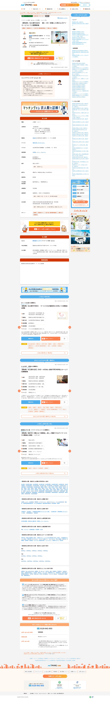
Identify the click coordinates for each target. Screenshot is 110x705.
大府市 (25, 489)
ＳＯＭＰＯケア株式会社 (26, 367)
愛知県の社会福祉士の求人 (78, 33)
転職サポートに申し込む (69, 4)
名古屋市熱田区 (36, 485)
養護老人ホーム (55, 540)
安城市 (36, 488)
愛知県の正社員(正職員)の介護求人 (80, 50)
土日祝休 (35, 572)
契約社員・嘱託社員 (32, 521)
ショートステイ (48, 540)
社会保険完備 (61, 574)
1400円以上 (40, 550)
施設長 (78, 658)
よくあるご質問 (47, 671)
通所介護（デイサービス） (39, 142)
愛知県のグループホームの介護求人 (80, 81)
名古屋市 (23, 484)
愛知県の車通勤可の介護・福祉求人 (80, 108)
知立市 (32, 489)
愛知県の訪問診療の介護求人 (78, 87)
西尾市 (39, 488)
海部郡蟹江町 (28, 492)
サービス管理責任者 (38, 503)
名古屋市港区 (49, 485)
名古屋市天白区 (37, 486)
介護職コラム (73, 671)
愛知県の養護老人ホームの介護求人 (80, 95)
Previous (19, 327)
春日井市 (60, 486)
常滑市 (50, 488)
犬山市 (46, 488)
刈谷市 (29, 488)
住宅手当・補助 (48, 571)
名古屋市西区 (48, 484)
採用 (49, 693)
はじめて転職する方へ (80, 204)
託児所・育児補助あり (43, 574)
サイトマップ (38, 671)
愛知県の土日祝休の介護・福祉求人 (80, 132)
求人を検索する (62, 9)
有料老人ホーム (40, 537)
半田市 (56, 486)
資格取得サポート (51, 572)
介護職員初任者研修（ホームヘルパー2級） (41, 511)
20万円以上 (29, 555)
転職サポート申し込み (55, 676)
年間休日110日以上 (28, 572)
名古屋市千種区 (29, 484)
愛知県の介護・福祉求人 (77, 22)
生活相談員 (31, 501)
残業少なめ (36, 574)
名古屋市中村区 (55, 484)
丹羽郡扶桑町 (62, 490)
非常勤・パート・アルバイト (39, 152)
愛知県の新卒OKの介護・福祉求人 (80, 157)
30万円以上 (40, 555)
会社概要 (32, 693)
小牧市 (57, 488)
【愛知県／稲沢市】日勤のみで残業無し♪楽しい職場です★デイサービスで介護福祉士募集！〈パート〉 (44, 434)
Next (69, 327)
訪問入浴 (64, 539)
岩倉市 (44, 489)
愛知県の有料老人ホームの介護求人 (80, 67)
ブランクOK (44, 572)
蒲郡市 (43, 488)
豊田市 (32, 488)
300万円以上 (29, 561)
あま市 (32, 490)
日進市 (51, 489)
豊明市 (47, 489)
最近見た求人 (87, 9)
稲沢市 (61, 488)
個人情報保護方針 (60, 693)
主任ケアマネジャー (51, 501)
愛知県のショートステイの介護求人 (80, 93)
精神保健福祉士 (29, 512)
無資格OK (36, 512)
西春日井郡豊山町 (48, 490)
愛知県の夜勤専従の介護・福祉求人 (80, 103)
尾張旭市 (36, 489)
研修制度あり (58, 572)
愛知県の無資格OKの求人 (78, 44)
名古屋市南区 (56, 485)
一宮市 (49, 486)
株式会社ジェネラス (63, 18)
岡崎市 (45, 486)
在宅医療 (37, 529)
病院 (22, 529)
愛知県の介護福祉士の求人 (78, 31)
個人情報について (64, 671)
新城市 (64, 488)
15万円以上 (23, 555)
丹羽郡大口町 (56, 490)
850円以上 (23, 550)
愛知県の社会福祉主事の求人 (78, 37)
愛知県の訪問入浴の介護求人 (78, 84)
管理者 (58, 503)
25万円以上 (34, 555)
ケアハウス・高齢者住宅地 (39, 540)
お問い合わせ (82, 671)
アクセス (36, 693)
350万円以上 (35, 561)
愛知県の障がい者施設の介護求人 (79, 83)
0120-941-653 (46, 628)
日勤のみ (39, 572)
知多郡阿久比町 (41, 492)
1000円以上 (28, 550)
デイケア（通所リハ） (43, 539)
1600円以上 (45, 550)
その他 (41, 529)
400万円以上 (41, 561)
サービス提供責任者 (60, 501)
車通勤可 (36, 571)
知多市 (29, 489)
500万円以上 (47, 561)
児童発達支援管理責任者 (28, 503)
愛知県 (30, 35)
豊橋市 (42, 486)
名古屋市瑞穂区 (29, 485)
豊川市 (64, 486)
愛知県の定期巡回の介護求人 (78, 89)
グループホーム (52, 539)
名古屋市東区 (35, 484)
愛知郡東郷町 (41, 490)
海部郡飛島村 (34, 492)
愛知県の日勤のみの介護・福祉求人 (80, 134)
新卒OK (31, 574)
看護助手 (36, 501)
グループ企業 (53, 693)
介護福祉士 (23, 511)
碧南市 (25, 488)
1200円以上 (34, 550)
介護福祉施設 (32, 529)
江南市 (53, 488)
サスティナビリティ (43, 693)
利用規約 (55, 671)
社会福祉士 (29, 511)
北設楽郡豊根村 (34, 493)
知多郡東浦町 (48, 492)
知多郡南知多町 (55, 492)
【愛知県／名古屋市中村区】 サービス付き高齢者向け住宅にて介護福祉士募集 (44, 307)
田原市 (54, 489)
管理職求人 (59, 571)
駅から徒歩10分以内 (30, 571)
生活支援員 (54, 503)
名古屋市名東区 (30, 486)
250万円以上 (23, 561)
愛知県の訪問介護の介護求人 (78, 63)
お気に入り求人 (75, 9)
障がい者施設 (58, 539)
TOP (24, 9)
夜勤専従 (23, 571)
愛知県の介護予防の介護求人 (78, 97)
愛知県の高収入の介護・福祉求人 (79, 128)
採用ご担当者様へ (29, 671)
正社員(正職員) (24, 521)
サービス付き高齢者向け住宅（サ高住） (52, 537)
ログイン (85, 4)
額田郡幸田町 (27, 493)
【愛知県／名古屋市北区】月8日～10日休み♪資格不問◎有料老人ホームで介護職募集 (44, 370)
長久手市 (36, 490)
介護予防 (61, 540)
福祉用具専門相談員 (47, 503)
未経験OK (55, 571)
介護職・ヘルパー (24, 501)
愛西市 (58, 489)
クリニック (26, 529)
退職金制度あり (27, 575)
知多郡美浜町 (61, 492)
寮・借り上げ (42, 571)
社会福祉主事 (53, 511)
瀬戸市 (53, 486)
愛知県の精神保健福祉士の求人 (79, 42)
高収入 (22, 572)
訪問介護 (23, 537)
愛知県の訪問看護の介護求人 (78, 86)
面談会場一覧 (49, 9)
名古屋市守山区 (63, 485)
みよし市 (28, 490)
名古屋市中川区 (43, 485)
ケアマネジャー (52, 658)
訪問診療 (26, 540)
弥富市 (24, 490)
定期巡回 (31, 540)
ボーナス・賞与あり (53, 574)
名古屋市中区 (61, 484)
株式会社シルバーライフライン (27, 431)
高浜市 (40, 489)
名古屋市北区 (41, 484)
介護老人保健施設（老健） (31, 537)
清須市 (61, 489)
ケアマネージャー (42, 501)
